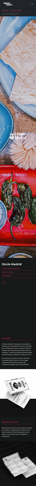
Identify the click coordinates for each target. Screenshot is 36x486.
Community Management (10, 14)
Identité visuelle (16, 10)
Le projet (5, 10)
